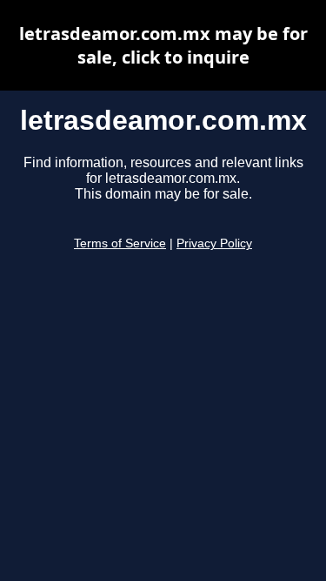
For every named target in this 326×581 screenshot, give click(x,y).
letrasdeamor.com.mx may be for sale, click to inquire (163, 45)
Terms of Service (120, 243)
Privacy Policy (214, 243)
